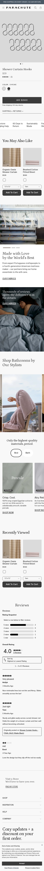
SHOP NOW (8, 513)
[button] (4, 248)
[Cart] (40, 7)
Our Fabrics (9, 304)
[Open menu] (3, 7)
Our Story (8, 284)
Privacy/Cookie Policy (32, 868)
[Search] (35, 7)
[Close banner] (42, 844)
